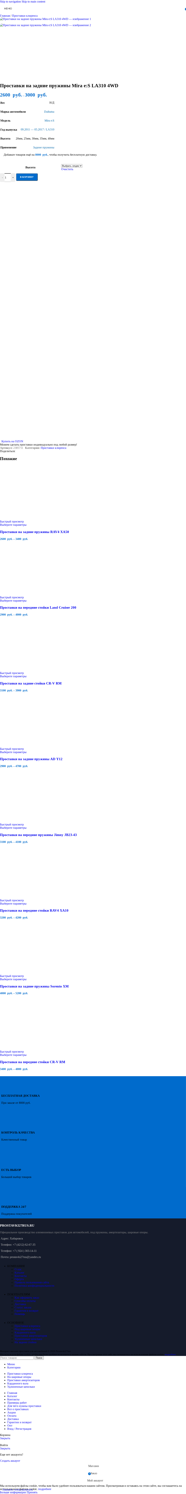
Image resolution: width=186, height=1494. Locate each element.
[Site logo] (80, 15)
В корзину (27, 177)
